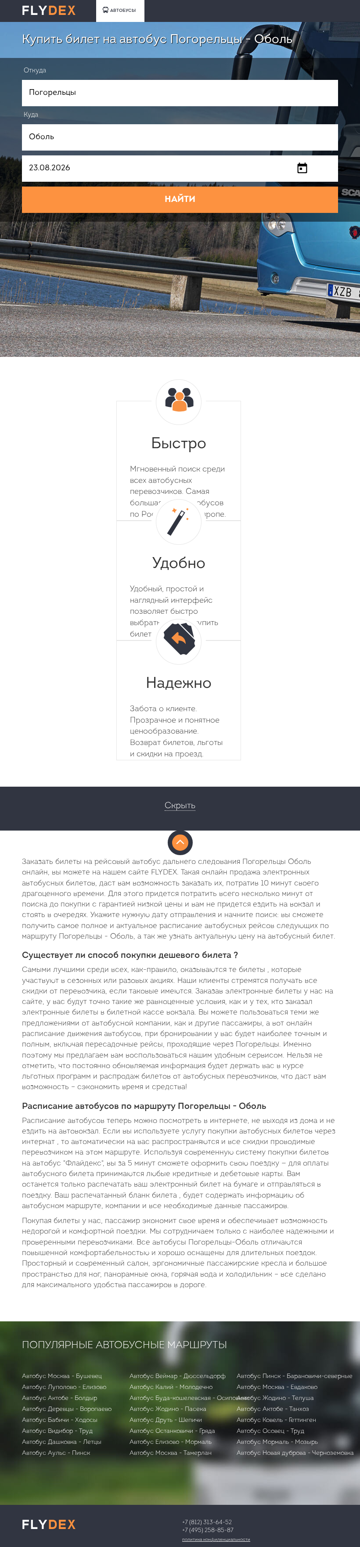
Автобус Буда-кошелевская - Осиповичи (189, 1398)
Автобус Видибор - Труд (57, 1431)
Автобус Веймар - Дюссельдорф (178, 1376)
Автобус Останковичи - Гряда (172, 1431)
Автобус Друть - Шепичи (166, 1420)
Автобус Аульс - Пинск (56, 1453)
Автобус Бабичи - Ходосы (59, 1420)
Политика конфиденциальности (216, 1539)
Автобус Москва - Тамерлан (171, 1453)
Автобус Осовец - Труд (270, 1431)
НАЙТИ (180, 199)
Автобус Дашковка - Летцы (61, 1442)
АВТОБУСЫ (123, 10)
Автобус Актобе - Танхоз (273, 1409)
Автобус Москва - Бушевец (62, 1376)
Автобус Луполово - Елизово (64, 1387)
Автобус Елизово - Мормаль (171, 1442)
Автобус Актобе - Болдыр (59, 1398)
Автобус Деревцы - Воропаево (67, 1409)
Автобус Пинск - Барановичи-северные (295, 1376)
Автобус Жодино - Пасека (168, 1409)
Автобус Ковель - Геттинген (276, 1420)
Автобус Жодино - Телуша (275, 1398)
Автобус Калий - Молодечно (171, 1387)
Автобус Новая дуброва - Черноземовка (295, 1453)
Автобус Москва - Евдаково (277, 1387)
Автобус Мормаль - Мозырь (277, 1442)
